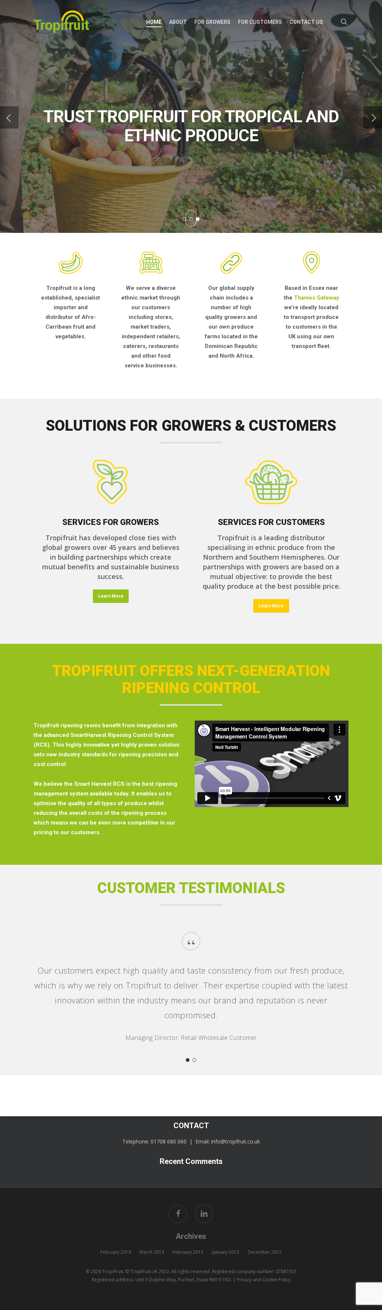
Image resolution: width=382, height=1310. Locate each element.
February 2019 (115, 1252)
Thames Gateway (316, 297)
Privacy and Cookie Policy (264, 1279)
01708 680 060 (169, 1141)
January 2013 (225, 1252)
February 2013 (188, 1252)
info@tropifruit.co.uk (235, 1141)
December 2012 (265, 1252)
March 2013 (152, 1252)
